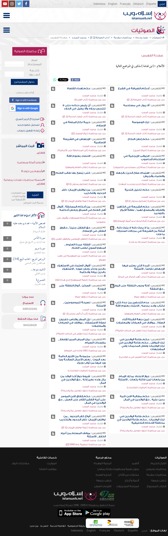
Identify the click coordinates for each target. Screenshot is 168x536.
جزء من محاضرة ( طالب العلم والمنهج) (85, 167)
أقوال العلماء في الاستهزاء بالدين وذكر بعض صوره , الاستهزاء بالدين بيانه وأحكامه (81, 269)
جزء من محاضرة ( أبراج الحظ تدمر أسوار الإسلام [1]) (139, 221)
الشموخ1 (40, 280)
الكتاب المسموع (156, 486)
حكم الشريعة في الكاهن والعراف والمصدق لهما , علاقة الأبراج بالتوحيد (141, 210)
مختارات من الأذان (128, 474)
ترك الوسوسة (140, 122)
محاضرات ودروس (156, 469)
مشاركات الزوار (20, 463)
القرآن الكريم (158, 463)
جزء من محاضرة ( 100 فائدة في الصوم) (85, 350)
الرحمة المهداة (102, 463)
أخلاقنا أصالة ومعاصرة (30, 156)
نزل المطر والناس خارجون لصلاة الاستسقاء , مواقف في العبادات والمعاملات (82, 322)
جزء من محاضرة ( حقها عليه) (149, 297)
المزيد (35, 194)
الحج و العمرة (103, 474)
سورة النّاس (39, 238)
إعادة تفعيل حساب (28, 130)
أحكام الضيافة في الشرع (133, 88)
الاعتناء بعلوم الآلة (78, 156)
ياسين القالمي (40, 273)
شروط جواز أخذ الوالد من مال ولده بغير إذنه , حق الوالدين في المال (83, 379)
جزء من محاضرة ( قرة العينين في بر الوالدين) (142, 357)
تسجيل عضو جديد (28, 124)
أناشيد (135, 463)
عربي (162, 3)
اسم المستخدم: (34, 62)
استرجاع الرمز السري (27, 119)
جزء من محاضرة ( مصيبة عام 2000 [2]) (86, 444)
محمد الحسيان (40, 284)
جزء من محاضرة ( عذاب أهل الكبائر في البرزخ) (141, 277)
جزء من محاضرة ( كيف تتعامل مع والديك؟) (83, 390)
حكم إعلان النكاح (138, 139)
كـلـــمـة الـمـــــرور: (34, 72)
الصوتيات (143, 30)
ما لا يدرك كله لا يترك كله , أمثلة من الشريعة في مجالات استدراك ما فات (140, 231)
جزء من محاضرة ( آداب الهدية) (90, 99)
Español (151, 3)
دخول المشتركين (24, 81)
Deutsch (138, 3)
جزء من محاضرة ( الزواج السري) (149, 150)
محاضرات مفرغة (156, 474)
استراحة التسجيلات (127, 486)
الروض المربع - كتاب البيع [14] (29, 259)
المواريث (52, 463)
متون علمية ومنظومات (125, 469)
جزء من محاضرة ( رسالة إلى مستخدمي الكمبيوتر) (139, 167)
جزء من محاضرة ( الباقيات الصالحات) (87, 370)
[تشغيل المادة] (112, 89)
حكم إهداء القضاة (78, 88)
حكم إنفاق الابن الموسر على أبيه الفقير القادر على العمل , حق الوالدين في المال (82, 399)
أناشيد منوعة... (38, 270)
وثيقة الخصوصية (76, 526)
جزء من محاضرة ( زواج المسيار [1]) (88, 133)
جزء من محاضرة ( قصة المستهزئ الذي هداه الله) (80, 280)
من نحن (34, 526)
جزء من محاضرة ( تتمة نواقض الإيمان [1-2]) (83, 201)
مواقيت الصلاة (48, 469)
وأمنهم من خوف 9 (32, 165)
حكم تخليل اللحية (137, 189)
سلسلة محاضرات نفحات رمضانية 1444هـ (24, 176)
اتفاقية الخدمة (58, 526)
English (112, 3)
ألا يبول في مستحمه (136, 105)
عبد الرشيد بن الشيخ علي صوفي (32, 242)
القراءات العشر (102, 486)
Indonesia (99, 3)
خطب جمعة (158, 480)
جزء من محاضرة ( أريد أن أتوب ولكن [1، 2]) (84, 313)
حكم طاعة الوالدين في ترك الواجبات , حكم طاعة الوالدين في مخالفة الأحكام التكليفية (141, 419)
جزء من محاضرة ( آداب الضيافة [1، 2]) (146, 99)
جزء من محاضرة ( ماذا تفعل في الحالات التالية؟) (140, 330)
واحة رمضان (104, 469)
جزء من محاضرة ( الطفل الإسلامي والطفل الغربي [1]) (78, 239)
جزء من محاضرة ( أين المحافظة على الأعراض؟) (82, 150)
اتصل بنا (44, 526)
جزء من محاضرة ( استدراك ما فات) (147, 242)
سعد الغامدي (39, 252)
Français (125, 3)
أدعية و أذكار (132, 480)
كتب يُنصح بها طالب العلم (73, 172)
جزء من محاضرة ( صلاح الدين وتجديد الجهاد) (142, 184)
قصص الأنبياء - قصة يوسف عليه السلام (29, 225)
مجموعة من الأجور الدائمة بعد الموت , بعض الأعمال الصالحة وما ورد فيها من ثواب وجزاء (82, 359)
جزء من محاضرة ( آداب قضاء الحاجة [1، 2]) (143, 116)
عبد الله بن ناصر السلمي (35, 263)
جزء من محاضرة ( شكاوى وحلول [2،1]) (86, 184)
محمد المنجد (148, 95)
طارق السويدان (39, 231)
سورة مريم (40, 248)
